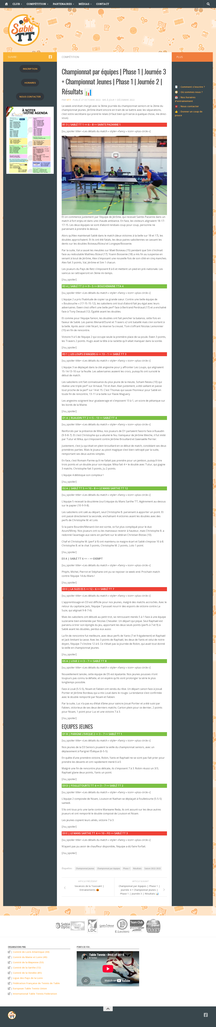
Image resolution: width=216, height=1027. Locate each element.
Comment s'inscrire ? (193, 86)
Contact (102, 4)
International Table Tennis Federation (35, 993)
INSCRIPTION (30, 68)
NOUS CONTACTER (30, 96)
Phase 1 (126, 868)
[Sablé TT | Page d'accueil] (24, 30)
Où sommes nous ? (192, 92)
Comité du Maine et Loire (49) (30, 957)
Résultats (137, 868)
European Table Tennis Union (30, 988)
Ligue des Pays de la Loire (28, 978)
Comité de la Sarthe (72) (27, 967)
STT (69, 99)
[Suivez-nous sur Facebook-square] (50, 57)
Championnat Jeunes (85, 868)
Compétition (70, 57)
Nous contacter (190, 106)
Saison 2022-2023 (153, 868)
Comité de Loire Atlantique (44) (31, 951)
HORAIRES (30, 82)
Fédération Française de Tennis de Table (36, 983)
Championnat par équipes (108, 868)
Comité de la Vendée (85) (27, 972)
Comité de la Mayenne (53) (28, 962)
